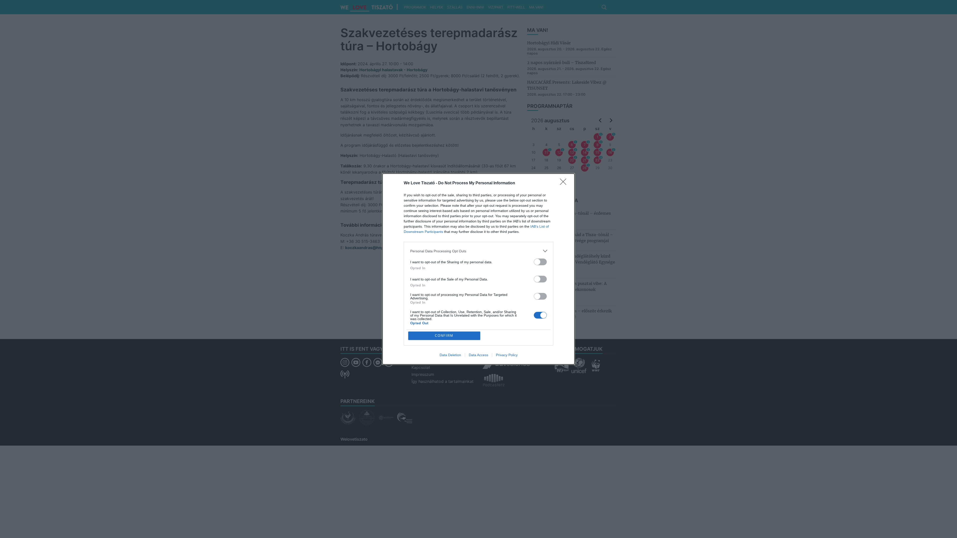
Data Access (478, 355)
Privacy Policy (507, 355)
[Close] (564, 183)
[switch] (540, 262)
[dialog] (478, 269)
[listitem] (478, 251)
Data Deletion (450, 355)
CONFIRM (444, 335)
